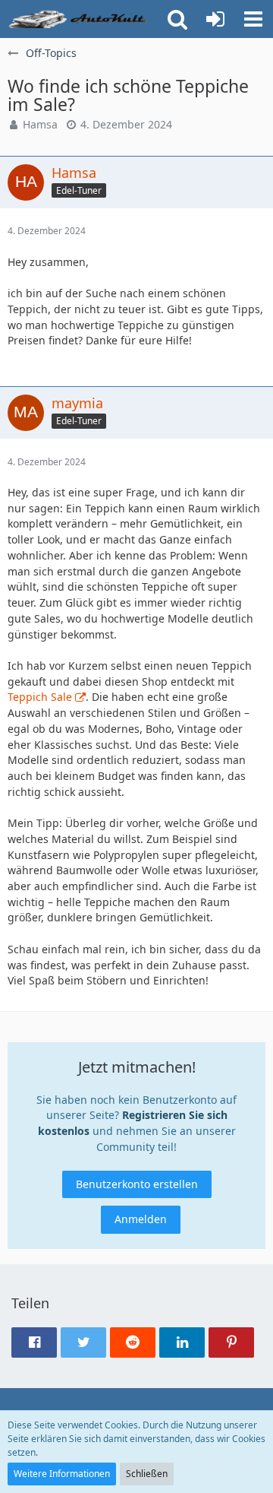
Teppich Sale (40, 696)
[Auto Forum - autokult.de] (80, 19)
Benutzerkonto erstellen (137, 1184)
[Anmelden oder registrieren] (215, 19)
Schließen (147, 1473)
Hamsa (40, 124)
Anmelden (141, 1219)
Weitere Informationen (62, 1473)
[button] (253, 19)
